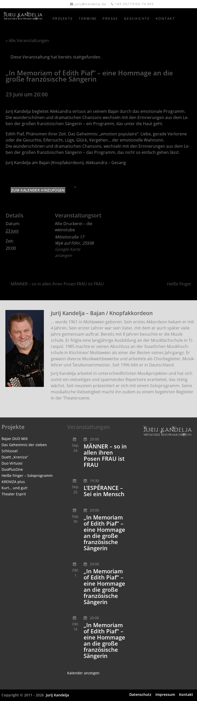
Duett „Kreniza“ (15, 457)
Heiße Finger (179, 284)
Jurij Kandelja (57, 695)
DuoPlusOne (12, 469)
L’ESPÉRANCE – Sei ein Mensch (104, 491)
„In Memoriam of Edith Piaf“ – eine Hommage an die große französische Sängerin (104, 532)
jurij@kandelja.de (90, 4)
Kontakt (186, 694)
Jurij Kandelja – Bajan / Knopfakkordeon (102, 313)
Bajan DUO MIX (15, 438)
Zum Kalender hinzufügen (38, 190)
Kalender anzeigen (83, 672)
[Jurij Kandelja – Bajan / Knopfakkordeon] (24, 348)
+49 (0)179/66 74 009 (134, 4)
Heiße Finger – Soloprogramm (27, 475)
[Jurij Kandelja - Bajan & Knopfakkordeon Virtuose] (24, 18)
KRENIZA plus (13, 481)
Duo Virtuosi (12, 463)
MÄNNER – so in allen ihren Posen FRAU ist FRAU (57, 284)
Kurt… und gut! (14, 487)
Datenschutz (140, 694)
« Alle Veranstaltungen (27, 40)
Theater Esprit (14, 494)
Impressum (165, 694)
